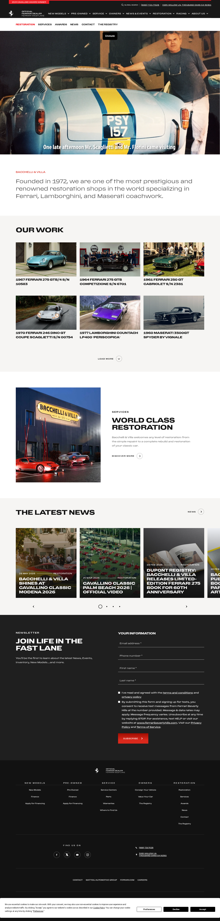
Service (98, 13)
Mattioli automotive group (101, 880)
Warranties (108, 803)
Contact (88, 24)
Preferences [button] (38, 911)
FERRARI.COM (127, 880)
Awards (61, 24)
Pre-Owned (79, 13)
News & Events (137, 13)
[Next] (186, 606)
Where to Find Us (108, 810)
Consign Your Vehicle (145, 790)
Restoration (162, 13)
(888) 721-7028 (150, 5)
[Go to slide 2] (107, 606)
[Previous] (33, 606)
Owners (115, 13)
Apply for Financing (35, 803)
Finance (35, 797)
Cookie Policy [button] (99, 908)
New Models (57, 13)
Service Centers (109, 790)
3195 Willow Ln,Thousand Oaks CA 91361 (186, 5)
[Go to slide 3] (113, 606)
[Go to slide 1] (100, 606)
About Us (198, 13)
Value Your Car (145, 797)
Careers (142, 880)
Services (45, 24)
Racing (181, 13)
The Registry (108, 24)
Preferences (149, 909)
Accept (202, 909)
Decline (176, 909)
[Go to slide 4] (120, 606)
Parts (108, 797)
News (74, 24)
